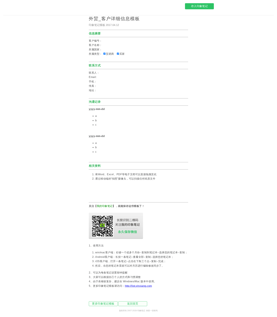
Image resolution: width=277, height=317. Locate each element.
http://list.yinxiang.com (138, 286)
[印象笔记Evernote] (76, 6)
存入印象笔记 (199, 6)
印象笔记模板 (97, 25)
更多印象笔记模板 (103, 303)
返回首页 (132, 303)
